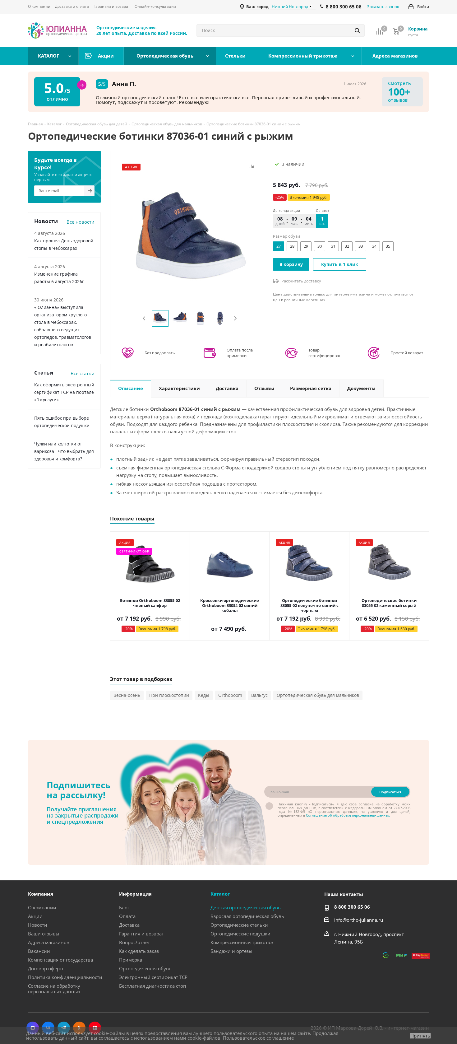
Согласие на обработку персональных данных (54, 989)
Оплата (127, 916)
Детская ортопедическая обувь (245, 907)
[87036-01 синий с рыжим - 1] (190, 238)
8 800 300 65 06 (352, 907)
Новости (37, 925)
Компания (40, 894)
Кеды (203, 695)
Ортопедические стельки (239, 925)
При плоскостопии (169, 695)
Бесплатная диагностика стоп (152, 986)
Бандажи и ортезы (231, 951)
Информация (135, 894)
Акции (35, 916)
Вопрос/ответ (134, 942)
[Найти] (357, 30)
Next (235, 318)
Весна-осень (126, 695)
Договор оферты (47, 968)
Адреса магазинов (48, 942)
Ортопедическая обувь (145, 968)
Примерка (130, 960)
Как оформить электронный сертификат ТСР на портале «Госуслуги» (64, 392)
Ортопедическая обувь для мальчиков (318, 695)
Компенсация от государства (60, 960)
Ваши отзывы (43, 933)
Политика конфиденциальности (65, 977)
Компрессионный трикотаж (242, 942)
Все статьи (83, 373)
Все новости (81, 222)
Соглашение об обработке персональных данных (348, 815)
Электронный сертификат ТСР (153, 977)
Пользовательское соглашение (258, 1038)
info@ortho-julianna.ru (358, 920)
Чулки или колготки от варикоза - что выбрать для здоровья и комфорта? (64, 451)
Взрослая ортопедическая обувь (247, 916)
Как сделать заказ (139, 951)
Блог (124, 907)
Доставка (129, 925)
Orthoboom (230, 695)
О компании (42, 907)
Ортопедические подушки (240, 933)
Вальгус (259, 695)
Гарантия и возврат (141, 933)
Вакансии (39, 951)
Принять (420, 1036)
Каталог (220, 894)
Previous (144, 318)
